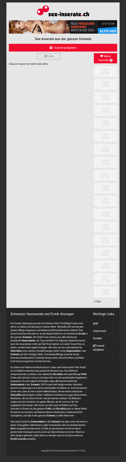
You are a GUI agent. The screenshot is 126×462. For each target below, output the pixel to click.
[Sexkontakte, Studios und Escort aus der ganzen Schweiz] (63, 11)
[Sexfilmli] (105, 226)
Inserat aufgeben (65, 47)
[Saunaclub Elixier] (105, 188)
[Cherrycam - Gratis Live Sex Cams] (105, 201)
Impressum (99, 331)
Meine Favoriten (105, 58)
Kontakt (97, 338)
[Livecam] (105, 97)
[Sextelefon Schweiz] (105, 252)
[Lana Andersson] (105, 71)
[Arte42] (105, 110)
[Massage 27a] (105, 84)
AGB (95, 323)
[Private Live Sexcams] (63, 27)
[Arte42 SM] (105, 213)
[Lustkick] (105, 291)
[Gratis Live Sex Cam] (105, 162)
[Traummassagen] (105, 136)
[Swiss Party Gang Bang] (105, 123)
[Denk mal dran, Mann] (105, 265)
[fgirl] (97, 301)
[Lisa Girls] (105, 149)
